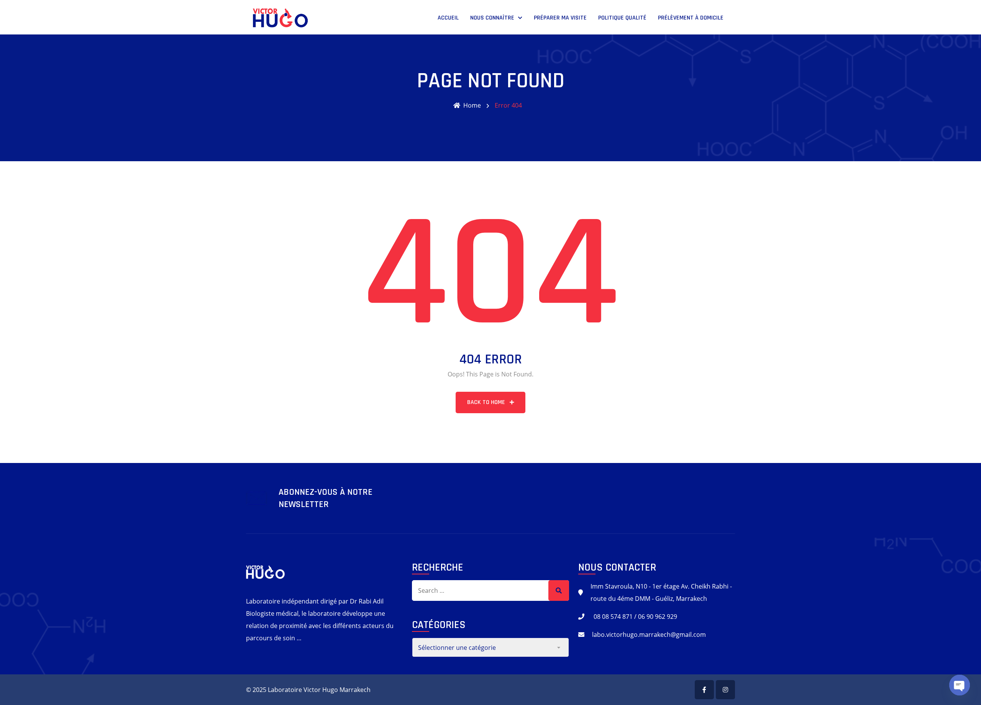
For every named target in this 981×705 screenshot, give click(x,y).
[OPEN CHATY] (959, 685)
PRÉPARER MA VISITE (560, 18)
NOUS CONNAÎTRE (492, 18)
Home (472, 105)
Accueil (448, 18)
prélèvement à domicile (690, 18)
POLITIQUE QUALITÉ (622, 18)
